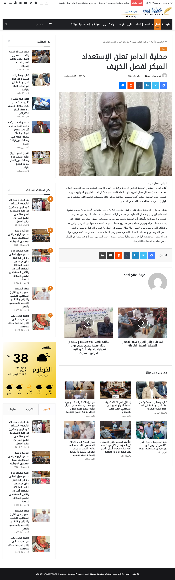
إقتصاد (139, 24)
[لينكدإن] (147, 85)
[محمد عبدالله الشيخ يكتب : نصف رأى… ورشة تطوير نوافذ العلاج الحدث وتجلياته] (41, 56)
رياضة (74, 24)
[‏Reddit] (130, 85)
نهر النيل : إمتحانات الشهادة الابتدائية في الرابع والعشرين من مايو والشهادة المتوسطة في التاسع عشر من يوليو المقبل (19, 211)
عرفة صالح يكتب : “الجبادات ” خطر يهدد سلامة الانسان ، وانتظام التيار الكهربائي (18, 106)
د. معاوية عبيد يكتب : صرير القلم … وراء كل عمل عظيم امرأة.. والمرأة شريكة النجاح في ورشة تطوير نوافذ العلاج (18, 133)
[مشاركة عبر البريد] (110, 255)
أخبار (157, 24)
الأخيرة (29, 409)
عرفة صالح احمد (154, 76)
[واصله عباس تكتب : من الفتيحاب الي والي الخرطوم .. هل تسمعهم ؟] (41, 322)
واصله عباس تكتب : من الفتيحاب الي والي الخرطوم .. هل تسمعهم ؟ (18, 321)
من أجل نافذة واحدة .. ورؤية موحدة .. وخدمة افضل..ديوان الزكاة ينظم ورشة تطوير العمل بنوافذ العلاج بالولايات (80, 407)
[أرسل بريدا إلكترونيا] (146, 76)
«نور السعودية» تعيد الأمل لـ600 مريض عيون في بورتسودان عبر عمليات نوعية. (152, 445)
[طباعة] (102, 255)
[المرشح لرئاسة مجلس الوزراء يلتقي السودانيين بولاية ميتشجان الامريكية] (41, 235)
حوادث (112, 24)
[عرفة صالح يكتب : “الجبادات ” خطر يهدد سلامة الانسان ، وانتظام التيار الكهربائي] (41, 103)
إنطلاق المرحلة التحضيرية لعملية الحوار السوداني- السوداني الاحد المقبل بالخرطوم (118, 407)
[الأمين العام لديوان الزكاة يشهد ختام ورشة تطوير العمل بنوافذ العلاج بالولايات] (41, 157)
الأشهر (47, 409)
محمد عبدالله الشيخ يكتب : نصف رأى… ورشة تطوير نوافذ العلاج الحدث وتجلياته (19, 58)
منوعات (121, 24)
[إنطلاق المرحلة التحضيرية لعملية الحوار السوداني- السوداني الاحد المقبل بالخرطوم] (115, 390)
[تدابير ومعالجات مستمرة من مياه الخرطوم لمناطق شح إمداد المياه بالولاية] (151, 390)
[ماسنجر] (122, 85)
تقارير (130, 24)
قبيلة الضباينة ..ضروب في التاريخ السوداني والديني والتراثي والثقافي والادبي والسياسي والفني (19, 297)
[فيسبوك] (163, 85)
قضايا (82, 24)
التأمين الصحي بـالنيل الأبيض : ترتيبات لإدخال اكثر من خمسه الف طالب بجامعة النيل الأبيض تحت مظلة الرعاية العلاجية (115, 447)
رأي (104, 24)
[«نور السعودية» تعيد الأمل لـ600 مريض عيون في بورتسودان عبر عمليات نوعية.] (151, 430)
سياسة (149, 24)
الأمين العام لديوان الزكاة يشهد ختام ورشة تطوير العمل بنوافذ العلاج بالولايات (19, 160)
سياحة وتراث (93, 24)
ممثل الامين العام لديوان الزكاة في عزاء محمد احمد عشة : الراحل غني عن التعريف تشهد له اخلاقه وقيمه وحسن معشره (81, 448)
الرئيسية (166, 24)
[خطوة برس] (146, 12)
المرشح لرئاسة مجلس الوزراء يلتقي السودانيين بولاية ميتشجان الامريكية (18, 236)
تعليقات (12, 409)
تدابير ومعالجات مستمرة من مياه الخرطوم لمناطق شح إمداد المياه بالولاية (153, 405)
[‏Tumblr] (139, 85)
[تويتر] (155, 85)
